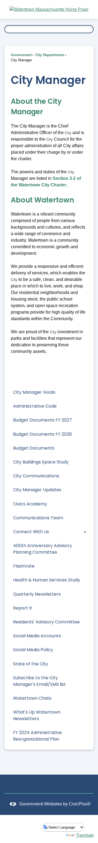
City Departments (49, 55)
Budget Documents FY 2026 (42, 434)
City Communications (36, 476)
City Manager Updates (37, 490)
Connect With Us (31, 532)
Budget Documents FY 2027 (42, 420)
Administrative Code (35, 406)
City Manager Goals (34, 392)
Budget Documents (33, 448)
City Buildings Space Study (41, 462)
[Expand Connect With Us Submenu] (85, 532)
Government (21, 55)
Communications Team (38, 518)
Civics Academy (30, 504)
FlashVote (24, 566)
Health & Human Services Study (46, 580)
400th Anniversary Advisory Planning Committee (42, 548)
